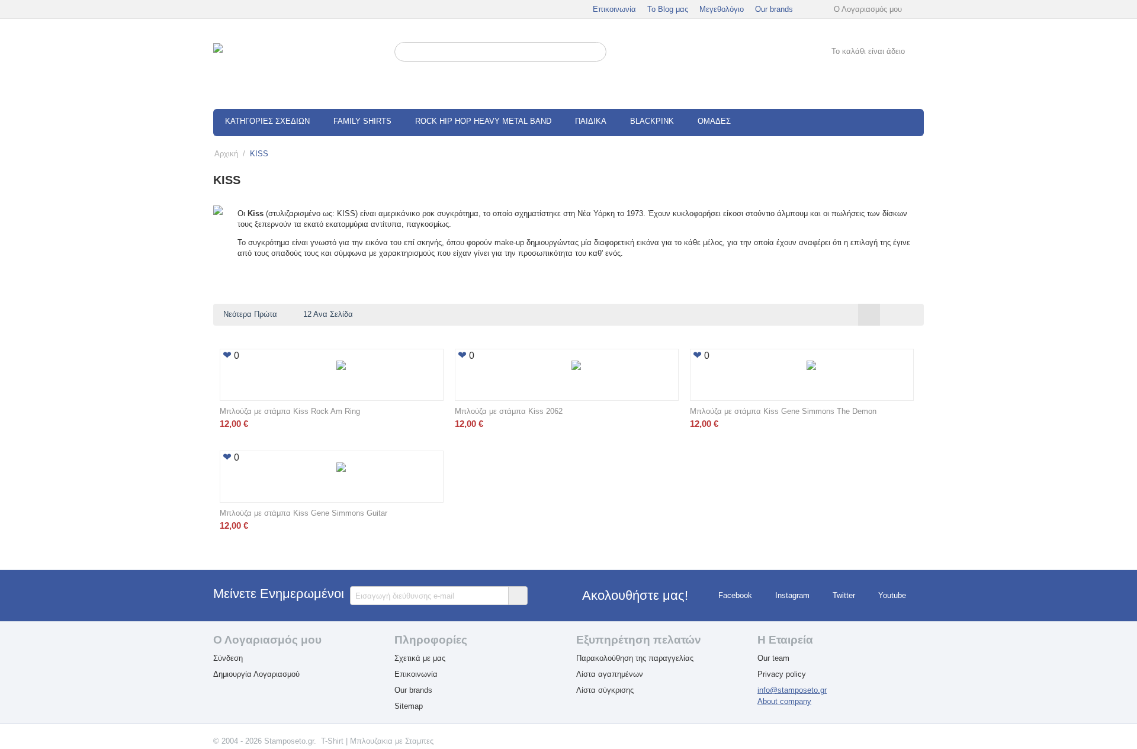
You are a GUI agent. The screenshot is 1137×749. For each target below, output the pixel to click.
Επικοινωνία (614, 9)
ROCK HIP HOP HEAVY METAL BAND (483, 121)
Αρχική (226, 153)
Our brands (774, 9)
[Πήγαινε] (517, 596)
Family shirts (362, 121)
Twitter (844, 596)
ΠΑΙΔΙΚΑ (590, 121)
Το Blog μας (667, 9)
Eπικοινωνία (416, 674)
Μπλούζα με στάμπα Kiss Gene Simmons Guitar (303, 513)
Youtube (892, 596)
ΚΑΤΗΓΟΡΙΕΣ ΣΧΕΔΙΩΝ (267, 121)
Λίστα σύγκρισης (605, 690)
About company (784, 701)
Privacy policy (781, 674)
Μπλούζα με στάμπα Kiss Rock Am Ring (290, 411)
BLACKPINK (652, 121)
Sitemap (408, 706)
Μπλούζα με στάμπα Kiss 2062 (509, 411)
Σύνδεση (228, 658)
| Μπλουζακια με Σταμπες (389, 741)
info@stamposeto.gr (792, 690)
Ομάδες (714, 121)
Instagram (792, 596)
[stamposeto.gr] (296, 64)
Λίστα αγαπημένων (609, 674)
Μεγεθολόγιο (721, 9)
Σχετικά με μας (419, 658)
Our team (773, 658)
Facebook (735, 596)
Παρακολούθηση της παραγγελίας (634, 658)
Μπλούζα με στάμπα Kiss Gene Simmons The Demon (783, 411)
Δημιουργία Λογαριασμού (256, 674)
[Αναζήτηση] (597, 52)
